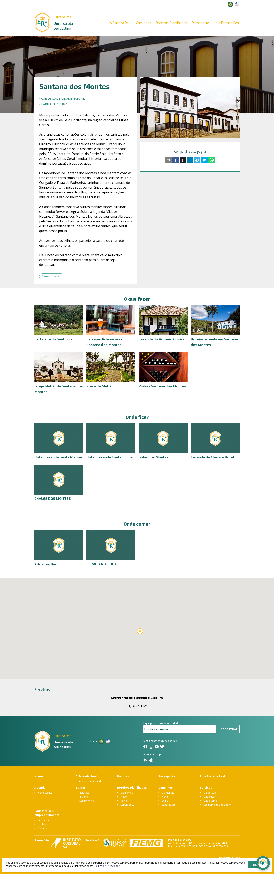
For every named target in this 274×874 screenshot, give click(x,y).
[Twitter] (162, 747)
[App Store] (151, 760)
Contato (42, 828)
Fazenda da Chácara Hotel (212, 457)
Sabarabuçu (127, 804)
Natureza (84, 792)
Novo (124, 796)
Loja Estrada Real (227, 22)
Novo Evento (45, 792)
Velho (124, 800)
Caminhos (143, 22)
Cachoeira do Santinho (53, 339)
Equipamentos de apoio (217, 804)
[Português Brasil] (230, 4)
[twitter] (204, 160)
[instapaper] (183, 160)
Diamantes (127, 792)
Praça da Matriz (99, 386)
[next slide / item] (237, 107)
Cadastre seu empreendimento (47, 813)
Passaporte (200, 22)
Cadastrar (229, 729)
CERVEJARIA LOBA (101, 564)
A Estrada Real (120, 22)
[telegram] (197, 160)
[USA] (237, 4)
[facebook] (175, 160)
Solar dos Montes (154, 457)
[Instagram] (151, 747)
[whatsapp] (211, 160)
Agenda (40, 787)
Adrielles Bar (45, 564)
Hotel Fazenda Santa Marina (58, 457)
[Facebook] (145, 747)
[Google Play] (145, 760)
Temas (81, 787)
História (83, 796)
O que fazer (210, 792)
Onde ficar (209, 796)
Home (38, 776)
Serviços (206, 787)
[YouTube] (157, 747)
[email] (168, 160)
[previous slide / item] (143, 107)
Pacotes (123, 776)
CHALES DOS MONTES (52, 498)
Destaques (44, 824)
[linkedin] (190, 160)
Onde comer (210, 800)
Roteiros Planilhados (171, 22)
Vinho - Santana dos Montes (162, 386)
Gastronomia (86, 800)
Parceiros (43, 820)
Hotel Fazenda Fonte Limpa (109, 457)
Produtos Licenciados (91, 781)
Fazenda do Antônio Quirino (162, 339)
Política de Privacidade (107, 866)
